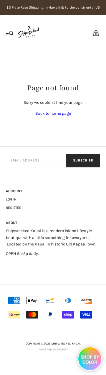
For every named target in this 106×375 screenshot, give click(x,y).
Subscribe (83, 160)
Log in (11, 199)
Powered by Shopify (53, 349)
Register (13, 208)
